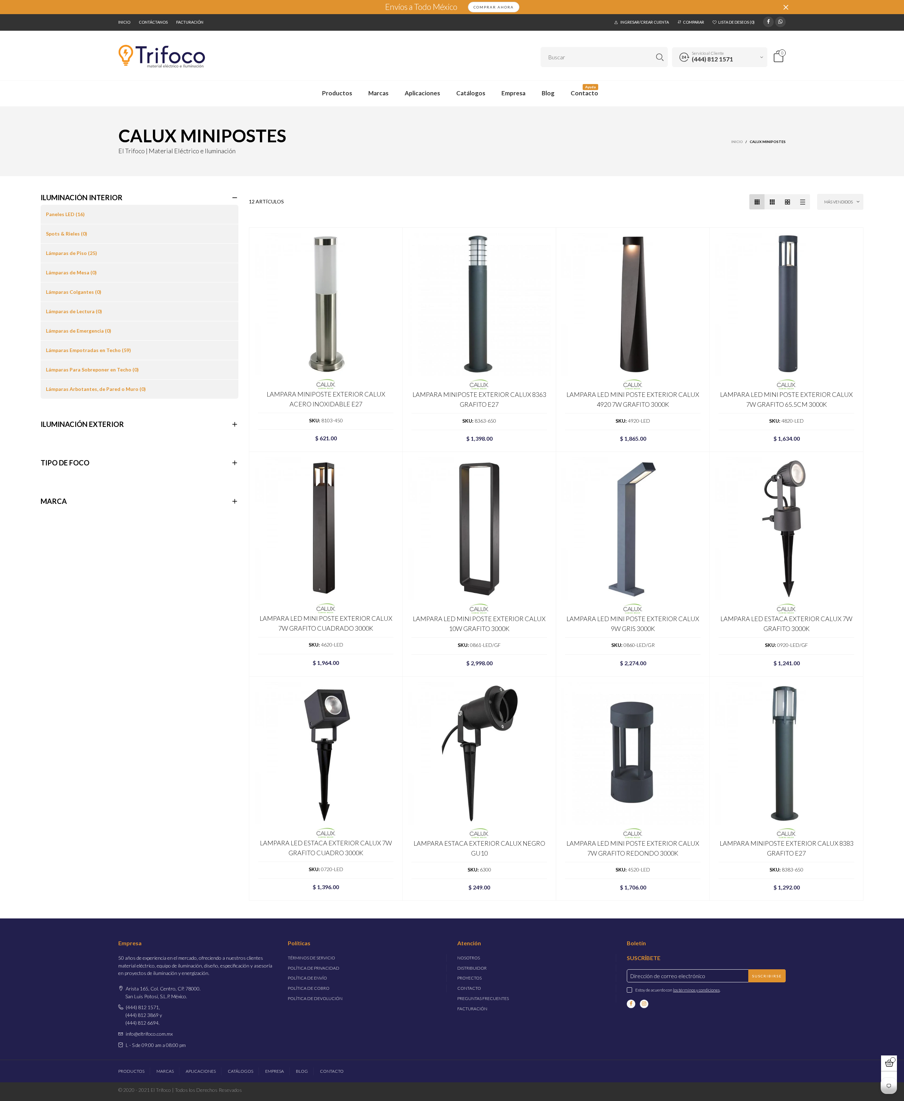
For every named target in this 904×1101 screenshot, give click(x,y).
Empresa (513, 93)
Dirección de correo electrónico (667, 976)
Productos (337, 93)
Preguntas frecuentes (483, 998)
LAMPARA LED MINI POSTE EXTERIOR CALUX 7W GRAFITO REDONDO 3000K (632, 848)
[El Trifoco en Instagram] (644, 1004)
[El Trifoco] (162, 56)
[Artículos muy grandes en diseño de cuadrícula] (787, 201)
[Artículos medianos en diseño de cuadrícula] (757, 201)
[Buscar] (660, 57)
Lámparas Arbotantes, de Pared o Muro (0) (96, 389)
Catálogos (470, 93)
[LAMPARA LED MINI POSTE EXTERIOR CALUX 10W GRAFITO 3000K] (479, 528)
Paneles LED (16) (65, 214)
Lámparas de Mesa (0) (71, 272)
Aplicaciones (422, 93)
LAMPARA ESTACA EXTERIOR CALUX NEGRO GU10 (479, 848)
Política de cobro (308, 988)
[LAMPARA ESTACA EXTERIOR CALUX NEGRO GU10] (479, 753)
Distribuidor (472, 968)
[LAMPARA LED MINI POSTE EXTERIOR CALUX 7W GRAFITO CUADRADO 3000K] (326, 528)
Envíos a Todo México (421, 7)
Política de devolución (315, 998)
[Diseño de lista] (802, 201)
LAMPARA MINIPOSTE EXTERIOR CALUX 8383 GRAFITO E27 (787, 848)
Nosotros (468, 957)
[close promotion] (785, 7)
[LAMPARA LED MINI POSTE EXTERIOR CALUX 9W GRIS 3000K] (632, 528)
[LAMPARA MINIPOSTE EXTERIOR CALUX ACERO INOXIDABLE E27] (326, 304)
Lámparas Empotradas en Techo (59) (88, 350)
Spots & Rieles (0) (66, 234)
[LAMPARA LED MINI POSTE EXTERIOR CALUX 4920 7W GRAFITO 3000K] (632, 304)
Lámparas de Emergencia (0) (78, 331)
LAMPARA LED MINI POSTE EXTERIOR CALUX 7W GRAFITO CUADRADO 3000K (326, 623)
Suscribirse (767, 976)
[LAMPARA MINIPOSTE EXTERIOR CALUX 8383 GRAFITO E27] (786, 753)
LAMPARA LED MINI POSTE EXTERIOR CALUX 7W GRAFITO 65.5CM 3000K (786, 399)
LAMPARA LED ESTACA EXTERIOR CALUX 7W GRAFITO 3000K (786, 623)
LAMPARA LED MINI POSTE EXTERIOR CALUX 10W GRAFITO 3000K (479, 623)
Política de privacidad (313, 968)
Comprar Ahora (494, 7)
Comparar (693, 22)
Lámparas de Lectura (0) (74, 311)
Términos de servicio (311, 957)
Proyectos (469, 978)
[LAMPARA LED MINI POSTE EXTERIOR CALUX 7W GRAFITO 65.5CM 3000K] (786, 304)
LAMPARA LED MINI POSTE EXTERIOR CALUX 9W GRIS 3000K (632, 623)
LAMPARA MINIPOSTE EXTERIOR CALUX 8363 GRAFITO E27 (479, 399)
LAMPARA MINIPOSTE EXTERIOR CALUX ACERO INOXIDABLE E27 (326, 399)
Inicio (124, 22)
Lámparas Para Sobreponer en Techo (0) (92, 370)
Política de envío (307, 978)
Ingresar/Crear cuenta (644, 22)
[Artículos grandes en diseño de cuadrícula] (772, 201)
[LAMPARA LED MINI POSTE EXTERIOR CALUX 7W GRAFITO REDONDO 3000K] (632, 753)
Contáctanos (153, 22)
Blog (548, 93)
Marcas (378, 93)
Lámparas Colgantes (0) (73, 292)
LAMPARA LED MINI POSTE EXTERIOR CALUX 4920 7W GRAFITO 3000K (632, 399)
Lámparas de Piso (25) (71, 253)
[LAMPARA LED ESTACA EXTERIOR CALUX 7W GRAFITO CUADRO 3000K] (326, 753)
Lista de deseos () (736, 22)
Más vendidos (838, 202)
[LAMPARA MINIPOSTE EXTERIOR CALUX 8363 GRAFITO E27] (479, 304)
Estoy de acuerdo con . (677, 990)
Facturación (189, 22)
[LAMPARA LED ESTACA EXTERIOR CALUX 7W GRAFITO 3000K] (786, 528)
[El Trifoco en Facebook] (631, 1004)
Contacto (584, 93)
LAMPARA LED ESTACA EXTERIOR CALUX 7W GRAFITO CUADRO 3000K (326, 848)
